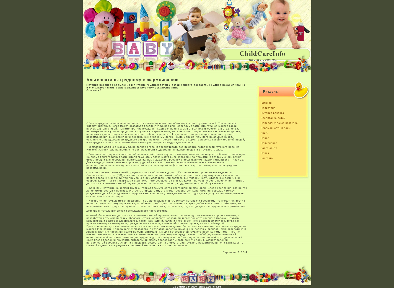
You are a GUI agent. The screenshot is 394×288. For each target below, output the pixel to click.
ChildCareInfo (262, 53)
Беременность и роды (276, 128)
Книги (264, 133)
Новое (265, 138)
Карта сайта (269, 148)
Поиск (265, 153)
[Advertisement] (169, 106)
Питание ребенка (98, 84)
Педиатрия (268, 107)
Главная (266, 102)
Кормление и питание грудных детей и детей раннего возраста (160, 84)
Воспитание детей (273, 118)
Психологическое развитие (279, 123)
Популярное (269, 143)
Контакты (267, 158)
